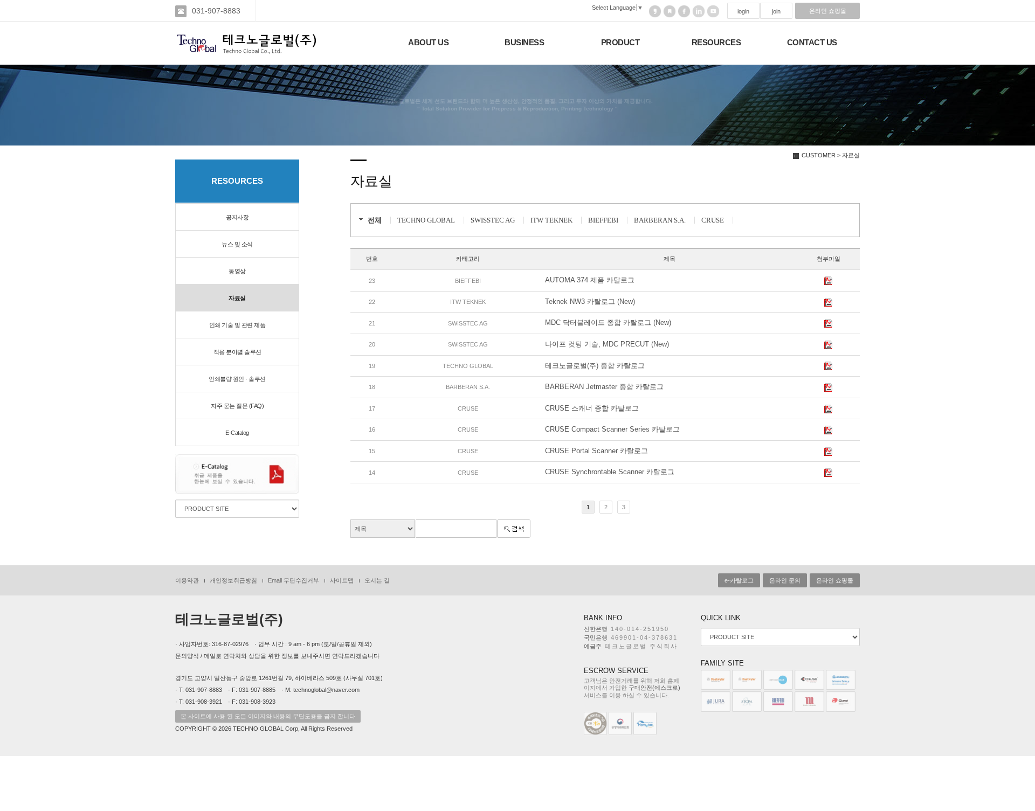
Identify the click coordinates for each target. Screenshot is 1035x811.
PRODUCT (620, 42)
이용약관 (187, 580)
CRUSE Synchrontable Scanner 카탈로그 (609, 472)
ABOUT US (428, 42)
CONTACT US (812, 42)
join (776, 11)
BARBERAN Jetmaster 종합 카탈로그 (604, 387)
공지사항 (237, 217)
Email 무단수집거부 (293, 580)
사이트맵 (342, 580)
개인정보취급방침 (233, 580)
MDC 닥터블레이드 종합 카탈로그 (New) (608, 322)
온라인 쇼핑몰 (827, 11)
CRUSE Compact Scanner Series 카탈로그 (612, 429)
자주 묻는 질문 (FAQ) (237, 406)
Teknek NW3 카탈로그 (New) (590, 301)
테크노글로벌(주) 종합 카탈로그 (595, 366)
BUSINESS (524, 42)
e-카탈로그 (739, 580)
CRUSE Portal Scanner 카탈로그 (596, 451)
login (743, 11)
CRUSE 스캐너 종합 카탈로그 (592, 408)
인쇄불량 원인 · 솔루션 (237, 379)
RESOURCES (716, 42)
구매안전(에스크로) (654, 687)
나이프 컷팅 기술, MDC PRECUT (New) (607, 344)
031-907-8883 (216, 10)
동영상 (237, 271)
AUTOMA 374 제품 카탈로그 (589, 280)
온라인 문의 (785, 580)
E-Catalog (237, 432)
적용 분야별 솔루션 (237, 352)
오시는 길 (377, 580)
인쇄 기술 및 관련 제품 (237, 325)
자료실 (237, 298)
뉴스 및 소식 (237, 244)
